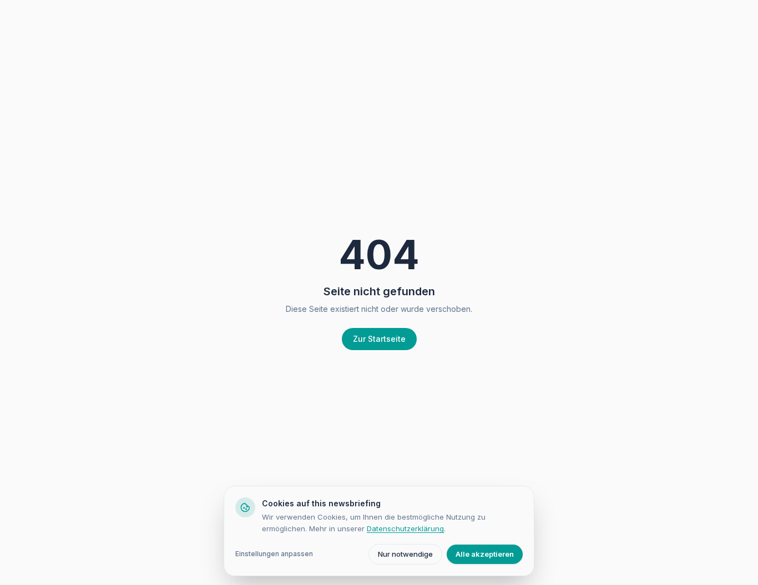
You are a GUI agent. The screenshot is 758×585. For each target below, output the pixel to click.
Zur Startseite (379, 338)
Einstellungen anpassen (274, 554)
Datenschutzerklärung (405, 528)
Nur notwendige (405, 554)
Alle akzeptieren (485, 554)
